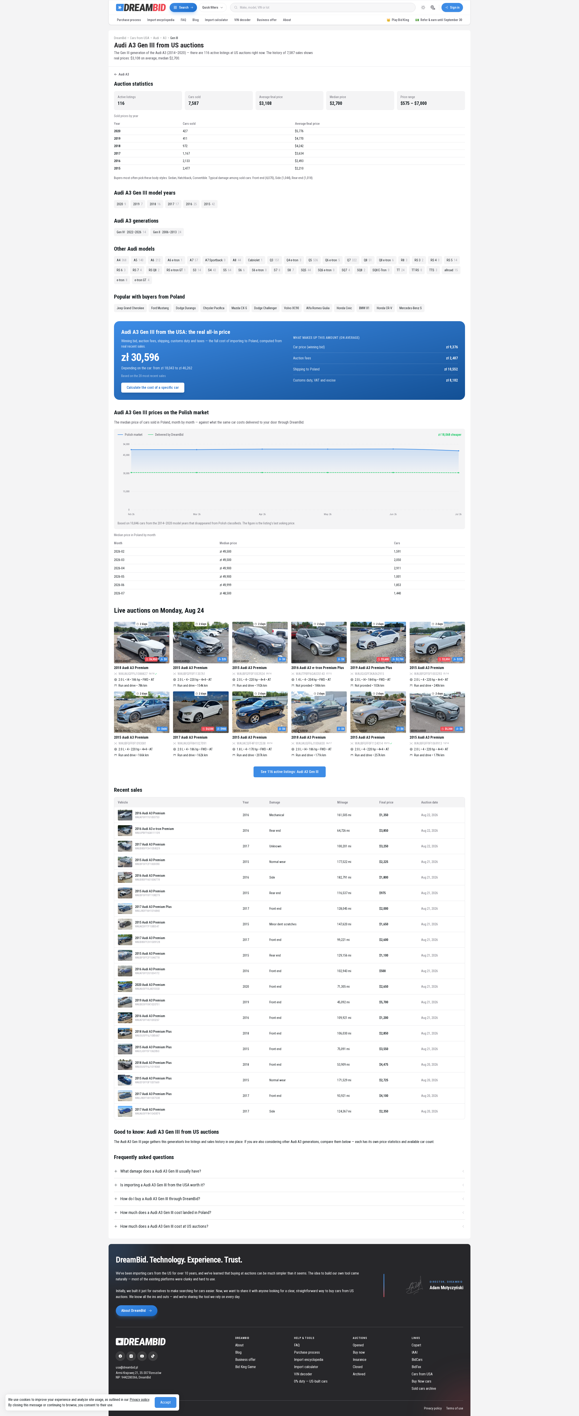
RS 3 (419, 260)
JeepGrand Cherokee (130, 308)
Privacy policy (139, 1399)
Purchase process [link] (307, 1352)
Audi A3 (124, 74)
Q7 (352, 260)
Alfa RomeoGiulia (318, 308)
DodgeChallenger (265, 308)
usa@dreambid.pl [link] (127, 1367)
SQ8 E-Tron (381, 270)
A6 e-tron (175, 260)
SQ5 (306, 270)
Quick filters (210, 7)
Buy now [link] (359, 1352)
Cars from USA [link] (422, 1374)
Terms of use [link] (454, 1408)
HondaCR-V (384, 308)
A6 (155, 260)
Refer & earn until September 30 (438, 20)
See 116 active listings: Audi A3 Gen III (289, 772)
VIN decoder (242, 20)
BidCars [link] (417, 1359)
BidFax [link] (416, 1367)
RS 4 (435, 260)
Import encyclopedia (160, 20)
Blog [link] (238, 1352)
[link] (120, 1356)
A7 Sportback (215, 260)
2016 (191, 204)
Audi (156, 38)
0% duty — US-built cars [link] (310, 1381)
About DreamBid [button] (133, 1310)
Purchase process (129, 20)
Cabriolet (255, 260)
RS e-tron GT (176, 270)
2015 (209, 204)
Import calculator (216, 20)
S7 (277, 270)
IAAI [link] (415, 1352)
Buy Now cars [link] (421, 1381)
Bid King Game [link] (245, 1367)
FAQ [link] (297, 1345)
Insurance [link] (359, 1359)
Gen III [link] (174, 38)
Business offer (267, 20)
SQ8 (361, 270)
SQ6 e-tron (326, 270)
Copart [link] (416, 1345)
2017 (173, 204)
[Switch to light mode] (423, 7)
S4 (212, 270)
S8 (290, 270)
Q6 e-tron (332, 260)
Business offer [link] (245, 1359)
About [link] (239, 1345)
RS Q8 (154, 270)
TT (400, 270)
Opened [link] (358, 1345)
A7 (194, 260)
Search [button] (183, 7)
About (287, 20)
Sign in (454, 7)
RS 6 (121, 270)
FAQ (183, 20)
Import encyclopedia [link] (308, 1359)
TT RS (417, 270)
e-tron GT (142, 280)
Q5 (313, 260)
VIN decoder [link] (303, 1374)
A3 (164, 38)
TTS (433, 270)
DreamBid (120, 38)
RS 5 (452, 260)
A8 (237, 260)
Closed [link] (358, 1367)
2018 (155, 204)
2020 (121, 204)
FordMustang (160, 308)
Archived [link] (359, 1374)
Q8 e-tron (386, 260)
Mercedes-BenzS (410, 308)
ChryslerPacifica (213, 308)
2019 (137, 204)
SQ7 (346, 270)
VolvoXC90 (291, 308)
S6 (241, 270)
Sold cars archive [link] (424, 1388)
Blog (195, 20)
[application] (289, 479)
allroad (451, 270)
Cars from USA (139, 38)
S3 (197, 270)
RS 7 (137, 270)
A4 (121, 260)
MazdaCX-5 (239, 308)
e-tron (122, 280)
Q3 (274, 260)
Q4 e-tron (294, 260)
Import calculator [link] (306, 1367)
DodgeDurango (186, 308)
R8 (404, 260)
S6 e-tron (259, 270)
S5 (227, 270)
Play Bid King (398, 20)
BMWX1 (364, 308)
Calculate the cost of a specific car (153, 387)
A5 (138, 260)
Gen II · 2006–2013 (167, 232)
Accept (165, 1402)
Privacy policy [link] (433, 1408)
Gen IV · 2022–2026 (131, 232)
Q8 (368, 260)
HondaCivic (344, 308)
